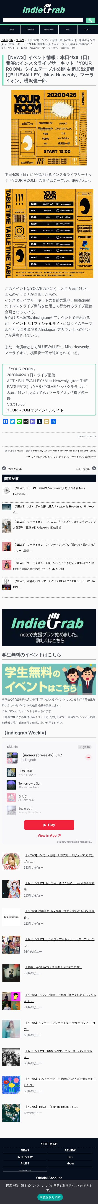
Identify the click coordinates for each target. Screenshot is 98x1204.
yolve (92, 450)
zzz (28, 456)
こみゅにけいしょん (41, 456)
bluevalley (38, 450)
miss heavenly (60, 450)
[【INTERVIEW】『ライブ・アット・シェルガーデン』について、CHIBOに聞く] (11, 945)
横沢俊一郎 (90, 456)
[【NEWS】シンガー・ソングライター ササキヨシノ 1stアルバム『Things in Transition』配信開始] (11, 1029)
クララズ (63, 456)
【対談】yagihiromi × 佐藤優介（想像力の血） (53, 967)
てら (55, 456)
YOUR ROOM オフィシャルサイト (35, 410)
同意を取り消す (50, 1197)
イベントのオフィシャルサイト (37, 324)
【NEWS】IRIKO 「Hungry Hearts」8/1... (51, 1106)
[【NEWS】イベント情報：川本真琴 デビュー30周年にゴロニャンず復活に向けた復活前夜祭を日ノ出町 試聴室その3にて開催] (11, 861)
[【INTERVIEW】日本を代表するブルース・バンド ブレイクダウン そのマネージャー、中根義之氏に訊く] (11, 1057)
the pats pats (76, 450)
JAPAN (48, 450)
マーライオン (76, 456)
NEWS (20, 40)
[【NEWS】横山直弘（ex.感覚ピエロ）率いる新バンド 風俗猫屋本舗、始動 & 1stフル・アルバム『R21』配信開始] (11, 917)
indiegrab (7, 40)
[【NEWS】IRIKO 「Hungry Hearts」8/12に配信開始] (11, 1113)
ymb (86, 450)
